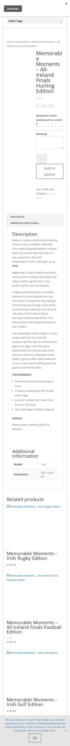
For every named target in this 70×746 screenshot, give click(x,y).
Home (10, 41)
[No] (65, 731)
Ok (35, 738)
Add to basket (49, 171)
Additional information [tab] (24, 223)
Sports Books (22, 41)
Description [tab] (17, 216)
